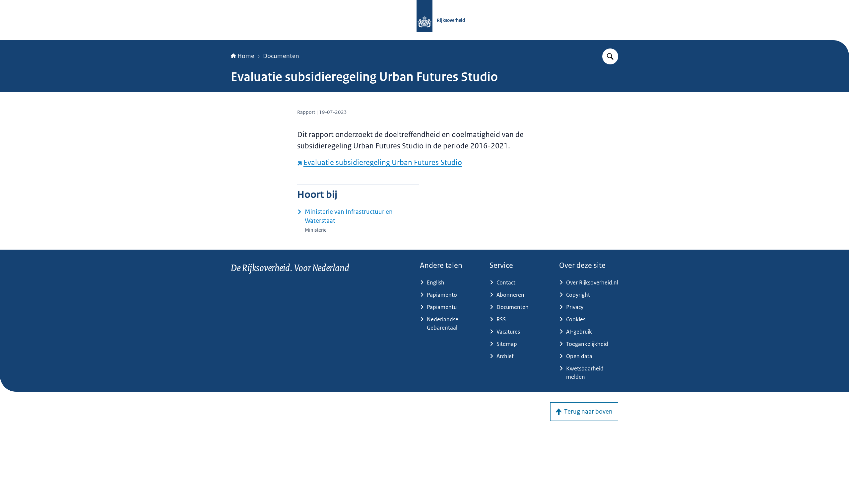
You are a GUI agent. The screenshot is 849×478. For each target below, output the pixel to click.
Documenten (281, 56)
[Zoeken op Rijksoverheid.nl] (610, 56)
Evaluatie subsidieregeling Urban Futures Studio (382, 162)
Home (245, 56)
